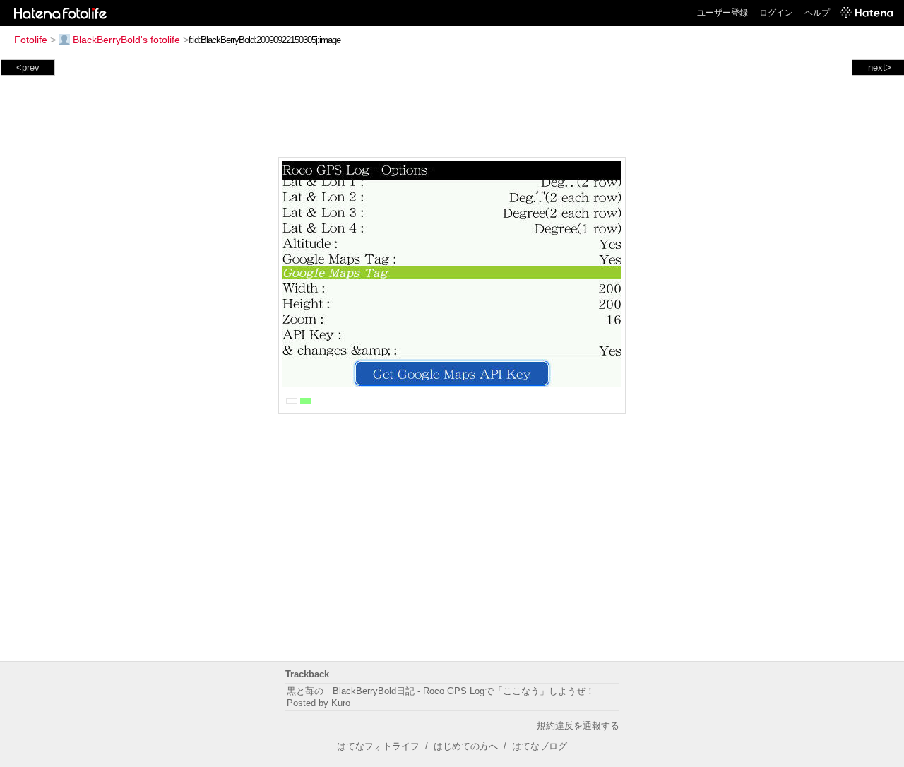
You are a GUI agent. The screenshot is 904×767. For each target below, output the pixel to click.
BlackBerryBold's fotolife (126, 39)
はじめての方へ (466, 746)
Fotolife (30, 39)
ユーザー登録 (722, 13)
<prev (28, 67)
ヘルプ (817, 13)
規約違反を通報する (578, 725)
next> (879, 67)
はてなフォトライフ (378, 746)
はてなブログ (539, 746)
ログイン (776, 13)
